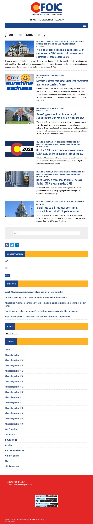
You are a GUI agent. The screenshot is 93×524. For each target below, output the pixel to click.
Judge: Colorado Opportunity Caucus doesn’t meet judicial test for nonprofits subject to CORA (37, 316)
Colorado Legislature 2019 (14, 386)
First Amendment (42, 44)
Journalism (48, 144)
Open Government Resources (15, 450)
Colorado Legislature (43, 42)
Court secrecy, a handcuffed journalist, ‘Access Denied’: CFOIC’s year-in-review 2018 (59, 181)
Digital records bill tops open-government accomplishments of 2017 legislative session (58, 209)
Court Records (71, 142)
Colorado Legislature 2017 (61, 202)
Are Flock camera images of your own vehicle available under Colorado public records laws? (36, 297)
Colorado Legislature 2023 (61, 42)
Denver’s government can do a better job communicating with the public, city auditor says (60, 116)
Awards (7, 349)
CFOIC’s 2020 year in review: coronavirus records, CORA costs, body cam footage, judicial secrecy (60, 152)
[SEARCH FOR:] (46, 233)
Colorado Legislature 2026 (14, 423)
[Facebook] (7, 245)
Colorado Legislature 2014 (14, 360)
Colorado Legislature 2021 (14, 397)
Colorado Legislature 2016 (14, 370)
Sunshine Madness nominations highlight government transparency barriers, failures (62, 82)
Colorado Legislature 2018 (61, 172)
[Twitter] (12, 245)
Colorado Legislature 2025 (14, 418)
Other (7, 461)
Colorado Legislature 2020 (14, 392)
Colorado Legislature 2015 (14, 365)
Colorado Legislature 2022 (14, 402)
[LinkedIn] (17, 245)
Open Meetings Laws (54, 44)
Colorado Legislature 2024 (14, 413)
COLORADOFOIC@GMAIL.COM (23, 484)
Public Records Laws (68, 44)
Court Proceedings (77, 42)
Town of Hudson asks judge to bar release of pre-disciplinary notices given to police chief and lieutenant (41, 311)
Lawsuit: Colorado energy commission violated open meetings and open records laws (34, 292)
